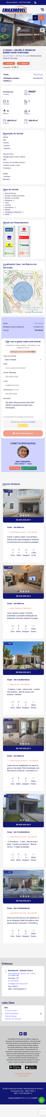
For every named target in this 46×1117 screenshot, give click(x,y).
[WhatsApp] (41, 1100)
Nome (5, 364)
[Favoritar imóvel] (41, 491)
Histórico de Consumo (13, 1019)
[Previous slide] (3, 29)
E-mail (5, 381)
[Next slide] (42, 29)
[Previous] (6, 503)
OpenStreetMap (37, 312)
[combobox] (23, 359)
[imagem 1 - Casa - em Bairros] (23, 503)
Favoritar (10, 63)
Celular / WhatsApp (9, 372)
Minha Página (14, 468)
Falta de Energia (11, 1016)
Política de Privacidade (23, 1074)
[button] (35, 2)
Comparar (24, 63)
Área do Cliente (12, 2)
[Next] (40, 503)
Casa (4, 56)
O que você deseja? (9, 356)
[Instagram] (25, 1033)
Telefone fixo (11, 390)
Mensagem (7, 398)
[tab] (35, 17)
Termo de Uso (23, 1076)
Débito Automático (12, 1013)
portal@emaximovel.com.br (18, 984)
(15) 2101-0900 (13, 981)
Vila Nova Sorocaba (23, 56)
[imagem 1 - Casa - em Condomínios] (23, 655)
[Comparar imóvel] (41, 494)
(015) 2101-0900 (24, 2)
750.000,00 (38, 74)
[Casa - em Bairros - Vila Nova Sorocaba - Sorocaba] (17, 9)
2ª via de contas (11, 1010)
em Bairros (10, 56)
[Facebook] (20, 1033)
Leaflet (29, 312)
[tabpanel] (23, 30)
